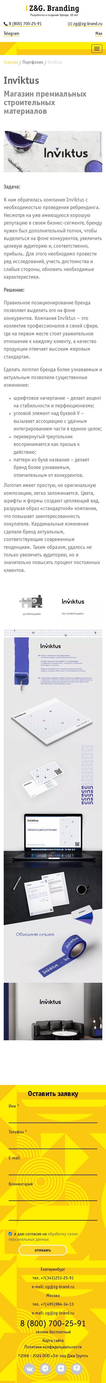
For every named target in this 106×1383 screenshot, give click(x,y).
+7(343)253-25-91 (57, 1278)
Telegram (11, 34)
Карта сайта (53, 1341)
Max (98, 34)
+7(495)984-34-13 (57, 1304)
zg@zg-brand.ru (87, 24)
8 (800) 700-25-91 (25, 24)
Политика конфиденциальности (53, 1347)
